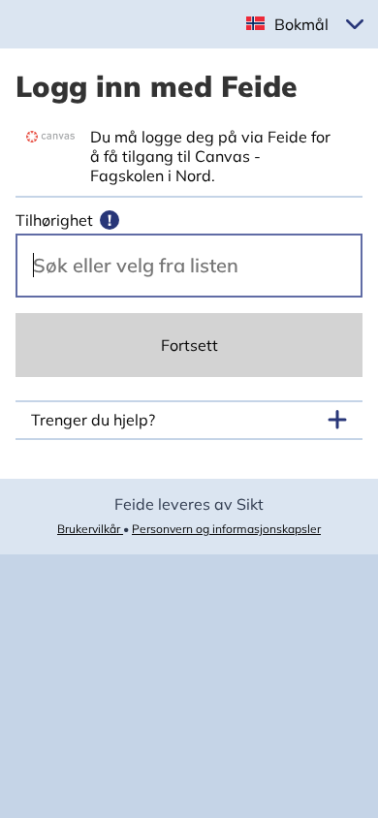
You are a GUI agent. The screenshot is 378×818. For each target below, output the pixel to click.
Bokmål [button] (301, 24)
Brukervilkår (90, 528)
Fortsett (189, 345)
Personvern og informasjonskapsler (226, 528)
